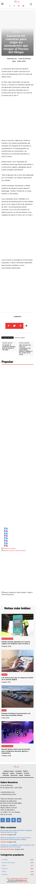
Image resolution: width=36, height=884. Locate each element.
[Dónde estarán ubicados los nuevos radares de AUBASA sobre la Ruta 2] (18, 625)
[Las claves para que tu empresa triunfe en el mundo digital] (18, 661)
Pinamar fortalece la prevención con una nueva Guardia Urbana (16, 714)
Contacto (27, 775)
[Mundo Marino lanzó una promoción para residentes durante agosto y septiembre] (18, 732)
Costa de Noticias (24, 58)
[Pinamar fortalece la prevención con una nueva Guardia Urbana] (18, 696)
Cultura (16, 32)
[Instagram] (14, 6)
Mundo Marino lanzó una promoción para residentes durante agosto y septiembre (16, 751)
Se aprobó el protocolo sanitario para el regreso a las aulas (8, 347)
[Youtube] (23, 6)
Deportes (5, 773)
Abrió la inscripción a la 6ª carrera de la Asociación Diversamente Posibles (15, 838)
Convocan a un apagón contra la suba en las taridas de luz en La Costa (17, 846)
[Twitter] (18, 6)
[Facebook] (10, 6)
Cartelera (19, 773)
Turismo (26, 773)
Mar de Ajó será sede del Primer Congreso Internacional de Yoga (16, 831)
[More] (26, 326)
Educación (14, 775)
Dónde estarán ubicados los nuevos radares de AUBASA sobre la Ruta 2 (16, 643)
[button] (31, 4)
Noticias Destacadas (7, 638)
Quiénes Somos (9, 771)
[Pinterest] (20, 326)
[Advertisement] (18, 118)
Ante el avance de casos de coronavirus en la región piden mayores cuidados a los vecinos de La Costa (25, 349)
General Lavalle (20, 337)
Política (4, 710)
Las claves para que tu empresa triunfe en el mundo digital (17, 678)
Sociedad (4, 674)
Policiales (6, 775)
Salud (21, 775)
